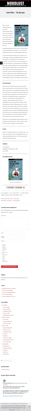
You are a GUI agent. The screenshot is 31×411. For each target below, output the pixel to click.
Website (2, 241)
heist (11, 195)
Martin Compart (5, 369)
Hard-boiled (6, 331)
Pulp (4, 335)
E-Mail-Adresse (3, 237)
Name (2, 232)
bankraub (7, 195)
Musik (4, 352)
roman (20, 195)
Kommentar (3, 216)
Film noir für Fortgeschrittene (8, 292)
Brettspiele (5, 346)
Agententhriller (6, 327)
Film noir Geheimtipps (7, 294)
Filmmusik (5, 309)
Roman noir (6, 337)
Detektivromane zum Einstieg (9, 288)
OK (17, 409)
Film (3, 305)
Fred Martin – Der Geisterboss (13, 200)
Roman (26, 193)
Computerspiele (6, 321)
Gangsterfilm (6, 311)
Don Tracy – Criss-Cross (13, 198)
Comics (5, 319)
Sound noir (5, 323)
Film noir (5, 307)
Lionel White (16, 88)
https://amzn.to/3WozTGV (15, 182)
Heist (23, 193)
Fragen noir (6, 329)
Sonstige (4, 344)
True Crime (5, 341)
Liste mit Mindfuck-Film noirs (8, 296)
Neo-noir (5, 313)
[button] (10, 187)
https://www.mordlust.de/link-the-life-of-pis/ (13, 396)
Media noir (4, 317)
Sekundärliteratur (7, 315)
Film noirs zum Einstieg (7, 290)
